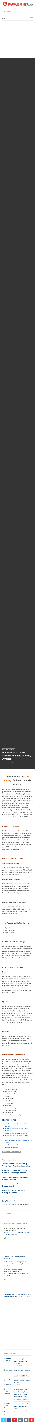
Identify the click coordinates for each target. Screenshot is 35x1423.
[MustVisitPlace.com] (17, 4)
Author (24, 1385)
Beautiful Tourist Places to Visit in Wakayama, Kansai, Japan (21, 1406)
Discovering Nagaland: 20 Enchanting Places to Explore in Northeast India (22, 1361)
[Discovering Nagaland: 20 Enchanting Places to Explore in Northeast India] (8, 1358)
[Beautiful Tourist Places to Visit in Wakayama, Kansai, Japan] (8, 1404)
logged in (13, 1204)
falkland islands (15, 1152)
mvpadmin (26, 1366)
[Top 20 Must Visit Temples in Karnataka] (8, 1370)
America (4, 749)
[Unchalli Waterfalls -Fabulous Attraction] (8, 1380)
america (5, 1152)
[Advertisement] (17, 39)
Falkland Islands (11, 749)
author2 (24, 1411)
